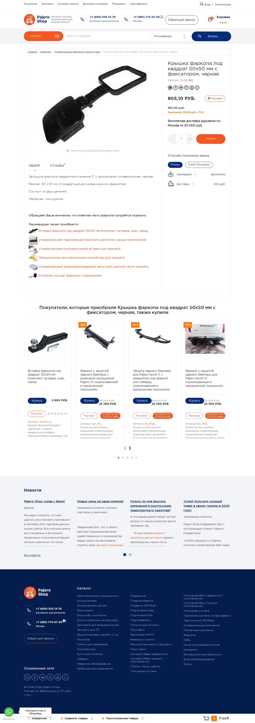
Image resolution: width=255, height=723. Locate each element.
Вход (207, 5)
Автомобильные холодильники (98, 595)
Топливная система (143, 671)
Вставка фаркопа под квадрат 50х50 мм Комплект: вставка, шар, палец (93, 231)
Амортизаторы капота (92, 605)
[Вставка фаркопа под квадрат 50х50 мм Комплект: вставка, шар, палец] (48, 342)
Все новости (32, 555)
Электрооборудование (199, 659)
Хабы (187, 639)
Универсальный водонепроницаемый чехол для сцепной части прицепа (93, 266)
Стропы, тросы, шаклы (145, 666)
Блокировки (85, 610)
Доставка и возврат (95, 4)
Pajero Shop (43, 19)
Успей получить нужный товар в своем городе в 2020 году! (207, 506)
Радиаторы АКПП (142, 634)
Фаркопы (45, 52)
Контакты (47, 4)
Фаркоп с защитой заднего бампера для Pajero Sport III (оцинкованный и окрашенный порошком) (204, 378)
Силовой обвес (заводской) (149, 654)
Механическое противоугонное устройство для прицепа (81, 257)
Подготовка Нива (141, 610)
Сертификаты (138, 4)
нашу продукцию (111, 545)
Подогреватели (140, 620)
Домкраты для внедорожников (98, 624)
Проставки (137, 629)
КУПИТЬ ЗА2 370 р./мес (110, 415)
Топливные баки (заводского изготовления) (203, 597)
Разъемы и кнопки (142, 639)
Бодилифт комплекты (91, 615)
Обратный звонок (181, 20)
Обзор (34, 165)
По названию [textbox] (163, 36)
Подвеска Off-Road (143, 605)
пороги (158, 538)
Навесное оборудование (93, 663)
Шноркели (191, 649)
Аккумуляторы (87, 600)
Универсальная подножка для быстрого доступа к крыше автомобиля (92, 240)
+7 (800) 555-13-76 (103, 17)
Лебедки (83, 658)
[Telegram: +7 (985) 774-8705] (162, 17)
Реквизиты (119, 4)
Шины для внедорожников (202, 644)
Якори (188, 664)
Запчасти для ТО (88, 629)
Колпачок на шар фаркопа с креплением (70, 275)
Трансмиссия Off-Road (199, 620)
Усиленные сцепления (199, 630)
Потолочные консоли (144, 624)
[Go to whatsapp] (9, 712)
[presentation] (125, 448)
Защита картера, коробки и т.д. (98, 634)
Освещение (138, 595)
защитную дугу (140, 538)
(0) (65, 414)
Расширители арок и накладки (151, 644)
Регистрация (223, 5)
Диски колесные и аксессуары (97, 620)
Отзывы (58, 165)
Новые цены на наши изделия (100, 501)
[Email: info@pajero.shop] (170, 87)
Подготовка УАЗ (141, 615)
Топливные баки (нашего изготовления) (200, 604)
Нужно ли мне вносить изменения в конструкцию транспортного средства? (150, 506)
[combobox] (168, 36)
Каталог (35, 36)
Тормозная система (197, 610)
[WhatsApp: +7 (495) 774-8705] (197, 87)
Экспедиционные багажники (203, 654)
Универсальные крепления (202, 625)
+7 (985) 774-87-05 (146, 17)
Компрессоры (86, 649)
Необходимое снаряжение (95, 668)
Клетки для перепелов (92, 644)
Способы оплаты (68, 4)
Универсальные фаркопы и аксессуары (77, 52)
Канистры (83, 639)
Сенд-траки (138, 649)
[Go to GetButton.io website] (9, 719)
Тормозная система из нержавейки (207, 615)
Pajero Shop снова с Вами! (44, 501)
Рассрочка (30, 4)
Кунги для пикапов (89, 654)
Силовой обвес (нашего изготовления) (146, 660)
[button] (118, 457)
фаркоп (159, 533)
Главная (32, 52)
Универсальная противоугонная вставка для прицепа (79, 248)
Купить (211, 139)
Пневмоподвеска (141, 600)
